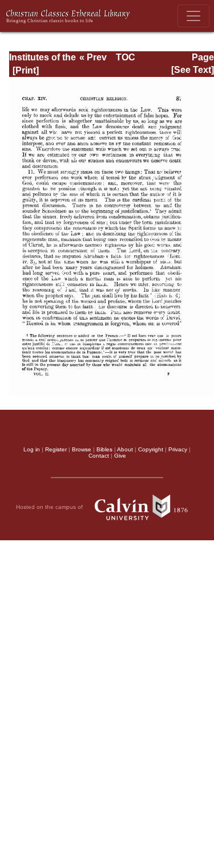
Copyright (150, 449)
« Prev (93, 57)
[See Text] (192, 70)
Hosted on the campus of (50, 506)
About (125, 449)
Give (120, 456)
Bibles (104, 449)
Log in (31, 449)
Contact (98, 456)
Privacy (177, 449)
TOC (125, 57)
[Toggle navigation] (193, 16)
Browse (81, 449)
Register (56, 449)
